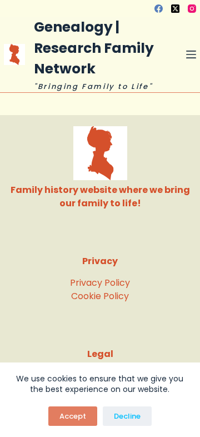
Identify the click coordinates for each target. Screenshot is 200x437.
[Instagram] (192, 8)
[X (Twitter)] (175, 8)
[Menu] (191, 54)
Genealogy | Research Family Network (94, 47)
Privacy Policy (100, 282)
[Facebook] (158, 8)
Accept (72, 416)
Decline (127, 416)
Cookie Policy (100, 296)
